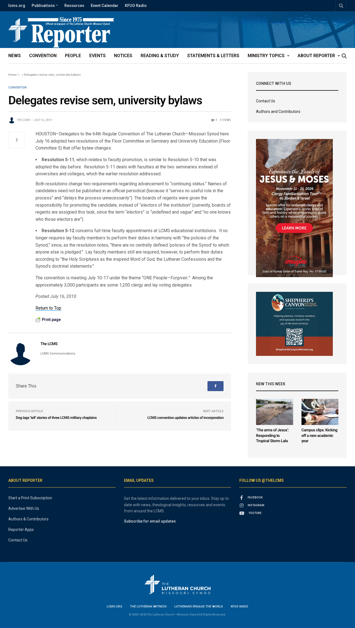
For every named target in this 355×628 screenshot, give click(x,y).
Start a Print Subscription (30, 498)
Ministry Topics (266, 55)
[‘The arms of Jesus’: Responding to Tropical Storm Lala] (274, 412)
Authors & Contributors (28, 519)
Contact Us (265, 101)
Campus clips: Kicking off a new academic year (319, 435)
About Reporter (316, 55)
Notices (123, 55)
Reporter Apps (21, 529)
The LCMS (24, 119)
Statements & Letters (213, 55)
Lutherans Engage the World (198, 606)
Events (97, 55)
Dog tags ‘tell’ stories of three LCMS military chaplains (56, 418)
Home (12, 75)
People (73, 55)
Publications (43, 5)
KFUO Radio (136, 5)
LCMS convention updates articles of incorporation (185, 418)
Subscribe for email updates (150, 521)
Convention (43, 55)
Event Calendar (104, 5)
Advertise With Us (23, 508)
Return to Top (48, 308)
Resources (74, 5)
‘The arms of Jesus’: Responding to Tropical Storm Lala (272, 435)
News (14, 55)
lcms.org (16, 5)
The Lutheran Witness (148, 606)
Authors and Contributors (278, 111)
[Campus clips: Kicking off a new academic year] (319, 412)
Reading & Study (160, 55)
